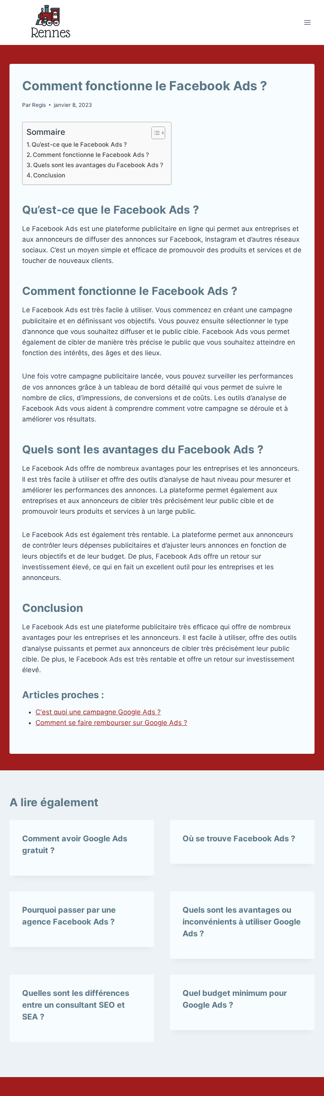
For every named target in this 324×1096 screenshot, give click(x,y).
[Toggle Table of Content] (154, 133)
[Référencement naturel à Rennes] (49, 22)
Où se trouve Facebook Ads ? (239, 838)
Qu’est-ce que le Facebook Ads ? (79, 144)
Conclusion (49, 175)
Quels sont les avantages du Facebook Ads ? (98, 165)
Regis (39, 105)
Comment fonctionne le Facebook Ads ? (91, 154)
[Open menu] (307, 22)
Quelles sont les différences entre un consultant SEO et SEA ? (75, 1004)
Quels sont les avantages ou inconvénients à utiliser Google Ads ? (242, 921)
